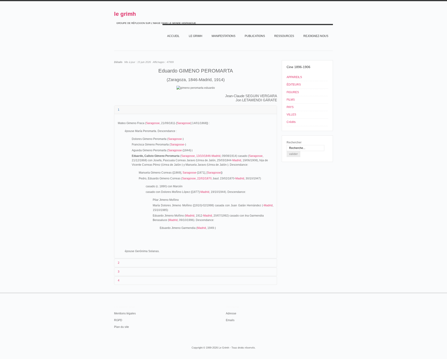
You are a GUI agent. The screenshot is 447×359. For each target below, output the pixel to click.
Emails (230, 320)
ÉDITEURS (294, 84)
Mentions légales (125, 313)
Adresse (231, 313)
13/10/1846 (203, 156)
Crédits (291, 122)
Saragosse (153, 123)
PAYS (290, 107)
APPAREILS (294, 77)
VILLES (291, 114)
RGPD (118, 320)
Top (332, 292)
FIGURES (293, 92)
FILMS (291, 99)
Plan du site (121, 327)
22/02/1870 (204, 178)
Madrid (216, 156)
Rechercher (294, 142)
